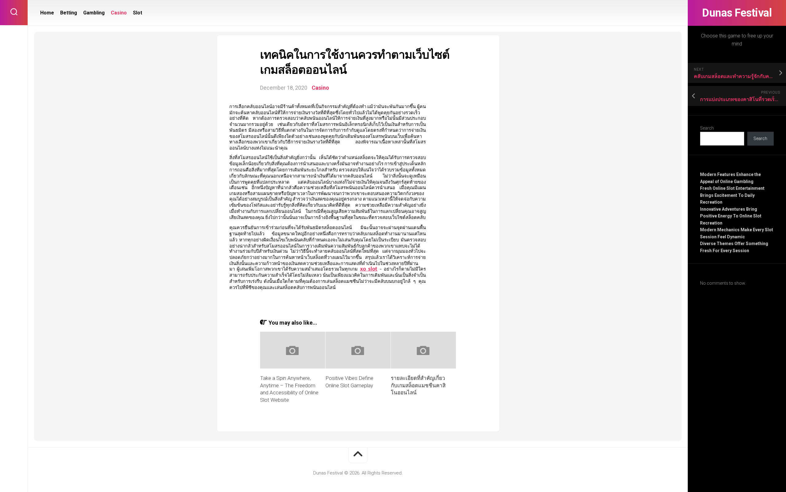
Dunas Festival (737, 12)
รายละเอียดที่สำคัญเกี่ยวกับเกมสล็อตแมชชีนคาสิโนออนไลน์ (418, 385)
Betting (68, 13)
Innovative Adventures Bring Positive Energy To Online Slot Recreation (730, 216)
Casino (119, 13)
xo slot (369, 269)
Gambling (94, 13)
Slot (137, 13)
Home (47, 13)
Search (707, 128)
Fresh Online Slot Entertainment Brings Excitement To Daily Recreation (732, 195)
